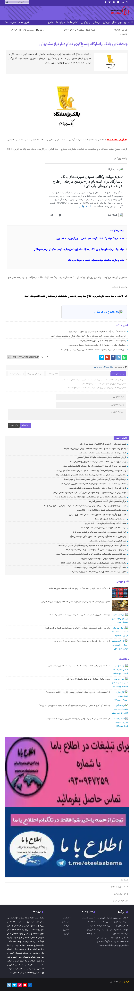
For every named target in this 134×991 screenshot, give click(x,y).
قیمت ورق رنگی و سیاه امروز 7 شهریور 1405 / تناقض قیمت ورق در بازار (97, 514)
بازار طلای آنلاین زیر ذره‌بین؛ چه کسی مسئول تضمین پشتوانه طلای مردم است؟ (95, 479)
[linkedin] (122, 2)
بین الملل (117, 22)
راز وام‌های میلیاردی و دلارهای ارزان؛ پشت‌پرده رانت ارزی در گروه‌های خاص (97, 345)
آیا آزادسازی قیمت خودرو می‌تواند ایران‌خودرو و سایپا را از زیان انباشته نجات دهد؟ (78, 692)
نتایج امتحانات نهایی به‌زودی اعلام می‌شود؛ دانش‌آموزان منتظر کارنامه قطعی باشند (93, 563)
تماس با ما (72, 22)
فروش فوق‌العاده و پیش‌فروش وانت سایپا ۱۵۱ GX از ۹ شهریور (101, 457)
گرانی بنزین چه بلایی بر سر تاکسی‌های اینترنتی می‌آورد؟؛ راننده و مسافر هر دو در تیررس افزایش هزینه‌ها (85, 505)
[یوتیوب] (118, 2)
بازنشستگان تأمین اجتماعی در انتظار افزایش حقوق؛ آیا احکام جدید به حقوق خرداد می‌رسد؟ (74, 705)
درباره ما (60, 22)
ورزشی (106, 22)
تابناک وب (114, 981)
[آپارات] (113, 2)
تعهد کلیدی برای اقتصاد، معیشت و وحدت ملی (108, 541)
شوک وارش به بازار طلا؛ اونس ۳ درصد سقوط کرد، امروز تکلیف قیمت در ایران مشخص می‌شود (89, 492)
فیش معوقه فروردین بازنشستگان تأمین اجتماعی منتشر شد (102, 453)
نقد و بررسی (122, 582)
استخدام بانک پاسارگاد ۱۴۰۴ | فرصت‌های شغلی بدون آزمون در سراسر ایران (90, 239)
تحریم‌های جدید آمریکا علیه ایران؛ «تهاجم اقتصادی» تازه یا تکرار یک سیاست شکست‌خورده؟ (90, 497)
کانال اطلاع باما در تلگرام (106, 312)
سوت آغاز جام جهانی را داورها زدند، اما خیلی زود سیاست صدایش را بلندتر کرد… (79, 666)
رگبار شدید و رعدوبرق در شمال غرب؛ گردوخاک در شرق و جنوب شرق (99, 532)
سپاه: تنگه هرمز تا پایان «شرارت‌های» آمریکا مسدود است (103, 527)
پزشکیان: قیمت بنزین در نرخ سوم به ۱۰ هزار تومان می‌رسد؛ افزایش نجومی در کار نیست (92, 545)
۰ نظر (42, 30)
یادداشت (124, 659)
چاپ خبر (30, 30)
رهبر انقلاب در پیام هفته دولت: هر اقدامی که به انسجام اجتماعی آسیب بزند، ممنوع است (91, 554)
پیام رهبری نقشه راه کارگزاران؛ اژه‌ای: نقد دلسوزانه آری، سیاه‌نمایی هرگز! (97, 536)
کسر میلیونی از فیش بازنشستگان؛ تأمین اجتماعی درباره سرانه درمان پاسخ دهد (95, 549)
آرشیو (51, 22)
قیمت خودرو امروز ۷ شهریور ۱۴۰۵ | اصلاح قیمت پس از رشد (103, 444)
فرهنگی (96, 22)
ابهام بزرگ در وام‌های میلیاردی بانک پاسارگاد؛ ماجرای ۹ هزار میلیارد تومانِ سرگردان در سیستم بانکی (79, 249)
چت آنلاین (98, 367)
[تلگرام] (105, 2)
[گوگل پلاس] (107, 357)
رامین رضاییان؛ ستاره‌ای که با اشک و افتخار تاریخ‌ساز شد (88, 679)
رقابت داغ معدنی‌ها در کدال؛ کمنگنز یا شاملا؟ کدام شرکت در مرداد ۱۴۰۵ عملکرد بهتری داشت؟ (90, 470)
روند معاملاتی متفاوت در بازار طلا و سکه (110, 519)
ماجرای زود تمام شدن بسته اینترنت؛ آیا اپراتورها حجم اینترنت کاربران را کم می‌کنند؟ (93, 483)
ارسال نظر (26, 425)
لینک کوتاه (44, 357)
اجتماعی (65, 918)
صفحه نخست (87, 918)
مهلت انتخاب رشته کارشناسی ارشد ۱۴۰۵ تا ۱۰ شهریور (105, 523)
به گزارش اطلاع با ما (117, 140)
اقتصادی (123, 34)
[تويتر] (109, 2)
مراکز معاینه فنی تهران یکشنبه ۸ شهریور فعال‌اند (107, 501)
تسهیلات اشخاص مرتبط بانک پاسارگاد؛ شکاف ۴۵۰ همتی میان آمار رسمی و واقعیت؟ (93, 349)
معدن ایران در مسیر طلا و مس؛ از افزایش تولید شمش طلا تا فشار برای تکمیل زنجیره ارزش (90, 475)
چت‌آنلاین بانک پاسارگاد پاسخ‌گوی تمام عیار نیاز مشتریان (83, 44)
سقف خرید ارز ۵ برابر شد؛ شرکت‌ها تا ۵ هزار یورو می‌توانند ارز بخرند (100, 567)
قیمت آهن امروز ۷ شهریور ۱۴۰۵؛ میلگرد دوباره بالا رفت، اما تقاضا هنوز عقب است (94, 466)
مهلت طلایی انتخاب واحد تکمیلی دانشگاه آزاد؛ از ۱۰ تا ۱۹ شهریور (101, 510)
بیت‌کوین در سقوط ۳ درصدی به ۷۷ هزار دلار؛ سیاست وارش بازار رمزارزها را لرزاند (95, 448)
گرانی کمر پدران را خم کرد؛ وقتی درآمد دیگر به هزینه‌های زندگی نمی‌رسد (97, 488)
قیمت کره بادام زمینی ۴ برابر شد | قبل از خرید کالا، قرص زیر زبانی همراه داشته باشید (77, 718)
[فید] (127, 2)
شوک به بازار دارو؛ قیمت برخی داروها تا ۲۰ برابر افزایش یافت (102, 558)
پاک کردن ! (13, 425)
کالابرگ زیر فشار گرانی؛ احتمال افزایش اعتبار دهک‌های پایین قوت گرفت (98, 571)
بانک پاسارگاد (108, 367)
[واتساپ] (124, 357)
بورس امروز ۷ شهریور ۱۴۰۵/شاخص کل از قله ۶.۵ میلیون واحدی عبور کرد (98, 461)
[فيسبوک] (113, 357)
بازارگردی (85, 22)
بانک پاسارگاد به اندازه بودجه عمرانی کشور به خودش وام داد (96, 260)
